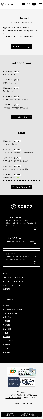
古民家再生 (7, 321)
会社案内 (6, 337)
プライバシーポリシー (23, 404)
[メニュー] (40, 4)
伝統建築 (6, 325)
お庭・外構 (7, 317)
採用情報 (6, 345)
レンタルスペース (10, 299)
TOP (5, 274)
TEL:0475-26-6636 (13, 398)
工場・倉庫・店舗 (10, 313)
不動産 (5, 333)
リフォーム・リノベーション (14, 310)
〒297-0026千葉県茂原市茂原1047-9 (21, 395)
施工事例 (6, 289)
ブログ (5, 348)
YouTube (6, 352)
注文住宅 (6, 306)
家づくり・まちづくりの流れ (14, 281)
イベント (6, 293)
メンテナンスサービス (11, 285)
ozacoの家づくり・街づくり (14, 277)
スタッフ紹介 (8, 341)
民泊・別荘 (7, 329)
